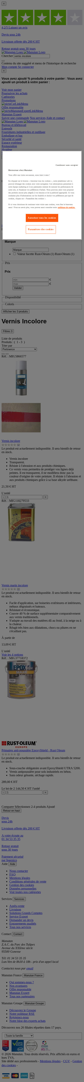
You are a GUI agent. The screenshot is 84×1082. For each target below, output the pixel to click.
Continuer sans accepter (67, 165)
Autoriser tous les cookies (42, 217)
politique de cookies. (66, 207)
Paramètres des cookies (41, 229)
